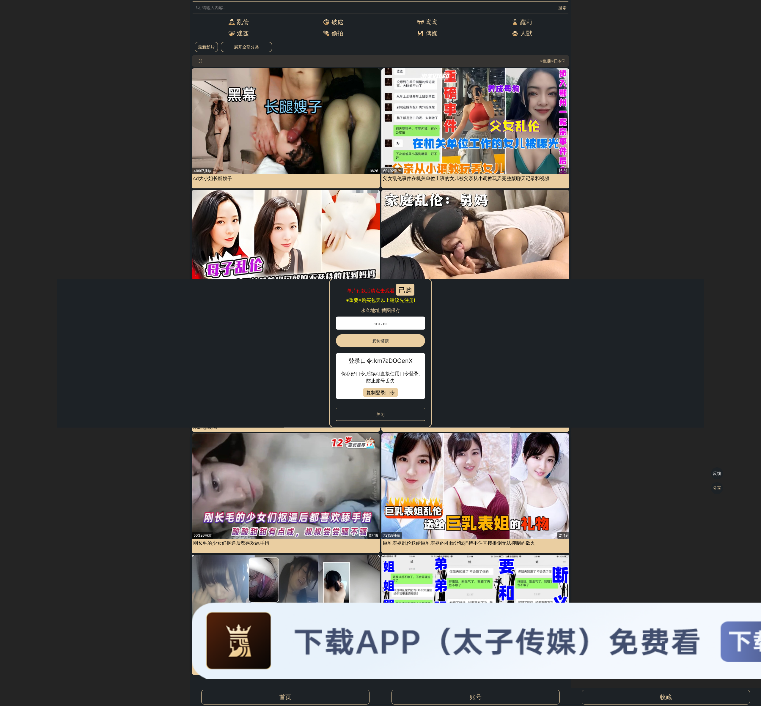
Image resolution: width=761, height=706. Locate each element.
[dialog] (380, 353)
